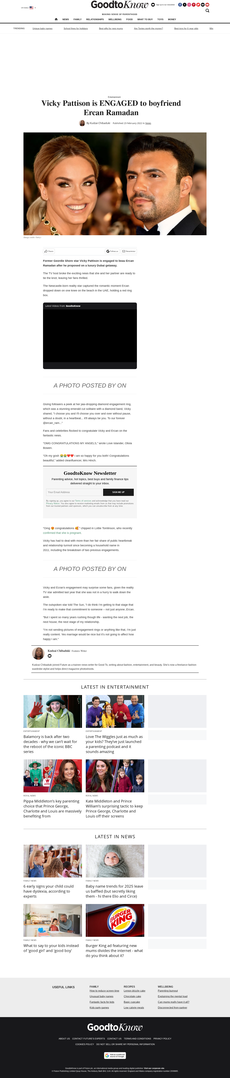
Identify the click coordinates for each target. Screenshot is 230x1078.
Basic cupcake (132, 1002)
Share (50, 251)
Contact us (114, 1038)
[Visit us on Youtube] (207, 5)
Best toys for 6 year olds (186, 28)
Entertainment (114, 97)
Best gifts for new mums (111, 28)
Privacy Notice (52, 503)
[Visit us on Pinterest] (194, 5)
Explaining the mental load (172, 996)
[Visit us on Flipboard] (198, 5)
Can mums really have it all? (173, 1002)
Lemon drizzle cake (134, 990)
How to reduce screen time (104, 990)
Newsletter (130, 251)
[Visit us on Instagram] (189, 5)
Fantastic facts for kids (102, 1002)
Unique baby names (42, 28)
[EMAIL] (50, 656)
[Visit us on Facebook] (180, 5)
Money (172, 19)
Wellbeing (115, 19)
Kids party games (99, 1007)
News (65, 19)
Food (129, 19)
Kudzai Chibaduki (100, 123)
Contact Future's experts (88, 1038)
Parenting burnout (168, 990)
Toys (160, 19)
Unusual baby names (101, 996)
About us (64, 1038)
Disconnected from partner (172, 1007)
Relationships (95, 19)
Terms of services (83, 501)
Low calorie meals (134, 1007)
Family (78, 19)
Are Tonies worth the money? (148, 28)
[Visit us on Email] (203, 5)
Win (211, 28)
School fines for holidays (76, 28)
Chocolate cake (132, 996)
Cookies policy (84, 1044)
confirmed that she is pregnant (62, 532)
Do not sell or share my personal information (125, 1044)
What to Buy (145, 19)
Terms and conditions (137, 1038)
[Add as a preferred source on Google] (115, 1055)
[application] (90, 335)
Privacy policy (162, 1038)
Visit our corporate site (154, 1068)
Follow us (114, 251)
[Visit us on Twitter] (185, 5)
